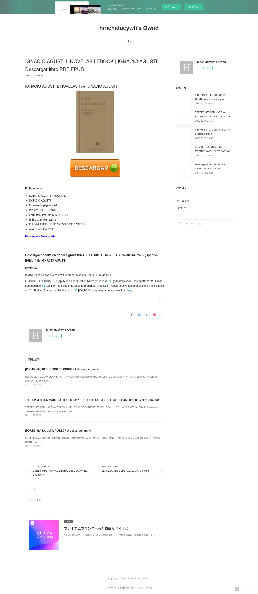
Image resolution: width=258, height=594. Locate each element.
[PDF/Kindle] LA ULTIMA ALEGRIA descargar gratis (58, 430)
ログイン (194, 6)
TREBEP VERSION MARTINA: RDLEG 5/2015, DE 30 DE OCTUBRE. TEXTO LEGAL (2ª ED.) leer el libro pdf (92, 400)
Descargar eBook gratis (40, 236)
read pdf (72, 290)
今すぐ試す (171, 6)
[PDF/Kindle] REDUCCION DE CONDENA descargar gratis (61, 369)
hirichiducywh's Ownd (129, 28)
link (109, 281)
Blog (129, 40)
